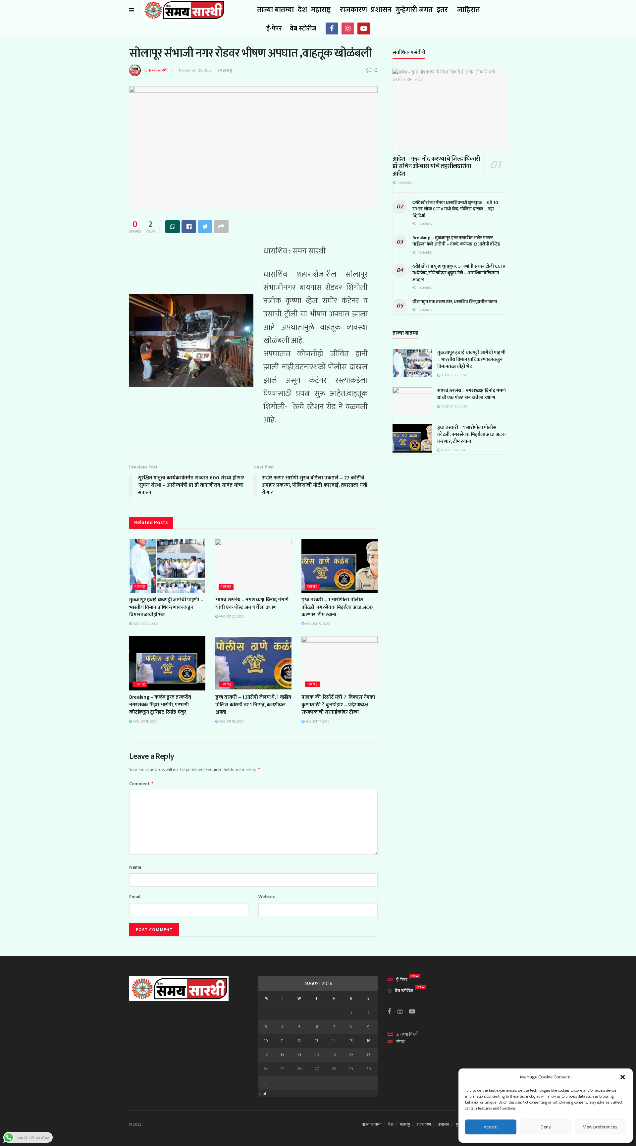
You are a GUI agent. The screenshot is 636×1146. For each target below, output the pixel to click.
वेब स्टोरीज (303, 28)
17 (266, 1055)
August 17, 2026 (316, 722)
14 (334, 1040)
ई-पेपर (274, 28)
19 (299, 1055)
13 (316, 1040)
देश (302, 10)
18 (282, 1055)
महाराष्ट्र (321, 10)
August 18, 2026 (144, 722)
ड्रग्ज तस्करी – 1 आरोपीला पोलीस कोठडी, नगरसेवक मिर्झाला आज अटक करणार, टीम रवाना (337, 607)
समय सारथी (158, 70)
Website (267, 896)
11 (282, 1040)
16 (368, 1040)
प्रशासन (381, 10)
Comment (141, 784)
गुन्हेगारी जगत (414, 10)
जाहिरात (468, 10)
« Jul (262, 1093)
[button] (622, 1077)
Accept (491, 1127)
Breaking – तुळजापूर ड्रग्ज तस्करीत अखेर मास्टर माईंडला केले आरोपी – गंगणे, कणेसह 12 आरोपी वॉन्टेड (456, 241)
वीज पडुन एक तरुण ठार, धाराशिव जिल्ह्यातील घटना (454, 301)
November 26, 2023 (196, 70)
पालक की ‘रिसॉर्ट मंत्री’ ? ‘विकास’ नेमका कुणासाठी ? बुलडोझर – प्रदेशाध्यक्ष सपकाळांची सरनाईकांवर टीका (338, 705)
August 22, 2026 (145, 624)
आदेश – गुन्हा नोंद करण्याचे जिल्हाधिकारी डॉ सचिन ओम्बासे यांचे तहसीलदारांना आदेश (436, 166)
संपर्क (400, 1042)
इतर (442, 10)
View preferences (600, 1127)
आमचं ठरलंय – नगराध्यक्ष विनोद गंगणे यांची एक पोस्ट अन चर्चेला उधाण (251, 603)
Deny (546, 1127)
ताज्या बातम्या (275, 10)
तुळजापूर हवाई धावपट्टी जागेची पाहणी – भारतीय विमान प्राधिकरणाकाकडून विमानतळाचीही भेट (166, 607)
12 (299, 1040)
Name (135, 867)
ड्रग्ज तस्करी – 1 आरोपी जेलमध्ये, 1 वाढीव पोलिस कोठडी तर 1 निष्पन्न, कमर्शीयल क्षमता (253, 705)
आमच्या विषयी (407, 1034)
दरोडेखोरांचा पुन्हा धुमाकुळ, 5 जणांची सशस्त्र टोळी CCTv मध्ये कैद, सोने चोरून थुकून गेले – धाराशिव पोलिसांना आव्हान (458, 272)
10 (266, 1040)
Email (134, 896)
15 (351, 1040)
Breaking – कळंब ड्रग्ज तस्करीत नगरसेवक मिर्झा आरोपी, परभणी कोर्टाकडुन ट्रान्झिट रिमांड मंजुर (160, 705)
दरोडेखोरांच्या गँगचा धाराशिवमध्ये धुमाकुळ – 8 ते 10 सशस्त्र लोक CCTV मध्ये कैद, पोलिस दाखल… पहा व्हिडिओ (455, 209)
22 (351, 1055)
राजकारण (353, 10)
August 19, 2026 (317, 624)
